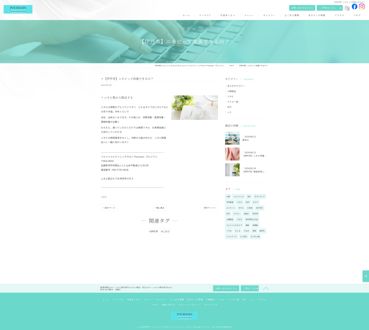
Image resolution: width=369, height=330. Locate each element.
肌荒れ (262, 230)
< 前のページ (109, 207)
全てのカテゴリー (236, 85)
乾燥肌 (255, 225)
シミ (229, 112)
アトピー (236, 213)
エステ (255, 202)
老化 (249, 196)
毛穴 (229, 106)
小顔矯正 (231, 91)
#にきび (165, 231)
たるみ (246, 230)
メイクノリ (230, 208)
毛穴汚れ (259, 208)
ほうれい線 (255, 236)
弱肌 (254, 230)
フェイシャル (238, 196)
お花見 (250, 208)
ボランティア (259, 196)
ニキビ (104, 196)
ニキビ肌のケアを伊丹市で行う (117, 178)
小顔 (228, 196)
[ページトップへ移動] (266, 288)
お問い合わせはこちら (302, 7)
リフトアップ (231, 236)
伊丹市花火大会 (252, 219)
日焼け (246, 213)
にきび (239, 219)
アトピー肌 (232, 101)
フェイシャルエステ (234, 225)
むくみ (237, 230)
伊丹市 (255, 213)
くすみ (229, 230)
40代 (248, 202)
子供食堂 (229, 202)
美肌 (247, 225)
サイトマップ (211, 304)
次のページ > (210, 207)
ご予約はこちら (328, 7)
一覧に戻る (159, 207)
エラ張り (243, 236)
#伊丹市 (153, 231)
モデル (241, 208)
